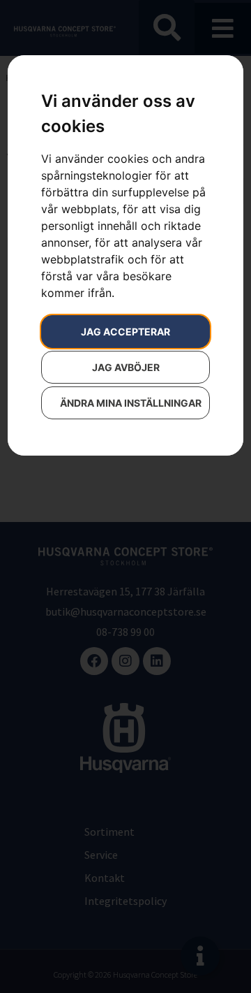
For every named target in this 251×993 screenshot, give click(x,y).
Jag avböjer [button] (126, 367)
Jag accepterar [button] (125, 332)
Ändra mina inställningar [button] (130, 403)
